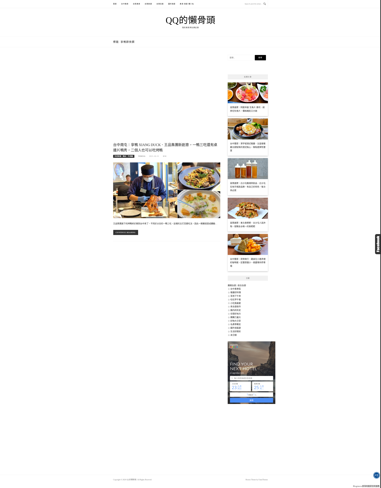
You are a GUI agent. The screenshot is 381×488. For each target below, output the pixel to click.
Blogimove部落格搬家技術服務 (366, 486)
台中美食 (124, 4)
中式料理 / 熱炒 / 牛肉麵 (124, 156)
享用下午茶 (235, 296)
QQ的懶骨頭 (191, 20)
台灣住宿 (160, 4)
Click (378, 244)
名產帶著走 (235, 324)
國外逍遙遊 (235, 328)
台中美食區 (235, 289)
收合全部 (242, 285)
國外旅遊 (171, 4)
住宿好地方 (235, 314)
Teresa (141, 156)
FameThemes (263, 480)
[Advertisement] (166, 98)
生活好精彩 (235, 331)
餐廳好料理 (235, 292)
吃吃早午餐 (235, 299)
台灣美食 (136, 4)
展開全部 (232, 285)
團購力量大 (235, 317)
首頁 (115, 4)
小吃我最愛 (235, 303)
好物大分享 (235, 321)
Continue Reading (126, 232)
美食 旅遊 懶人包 (187, 4)
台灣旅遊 (148, 4)
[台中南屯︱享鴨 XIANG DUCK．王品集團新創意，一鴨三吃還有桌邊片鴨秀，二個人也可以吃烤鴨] (166, 190)
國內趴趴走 (235, 310)
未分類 (233, 335)
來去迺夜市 (235, 306)
